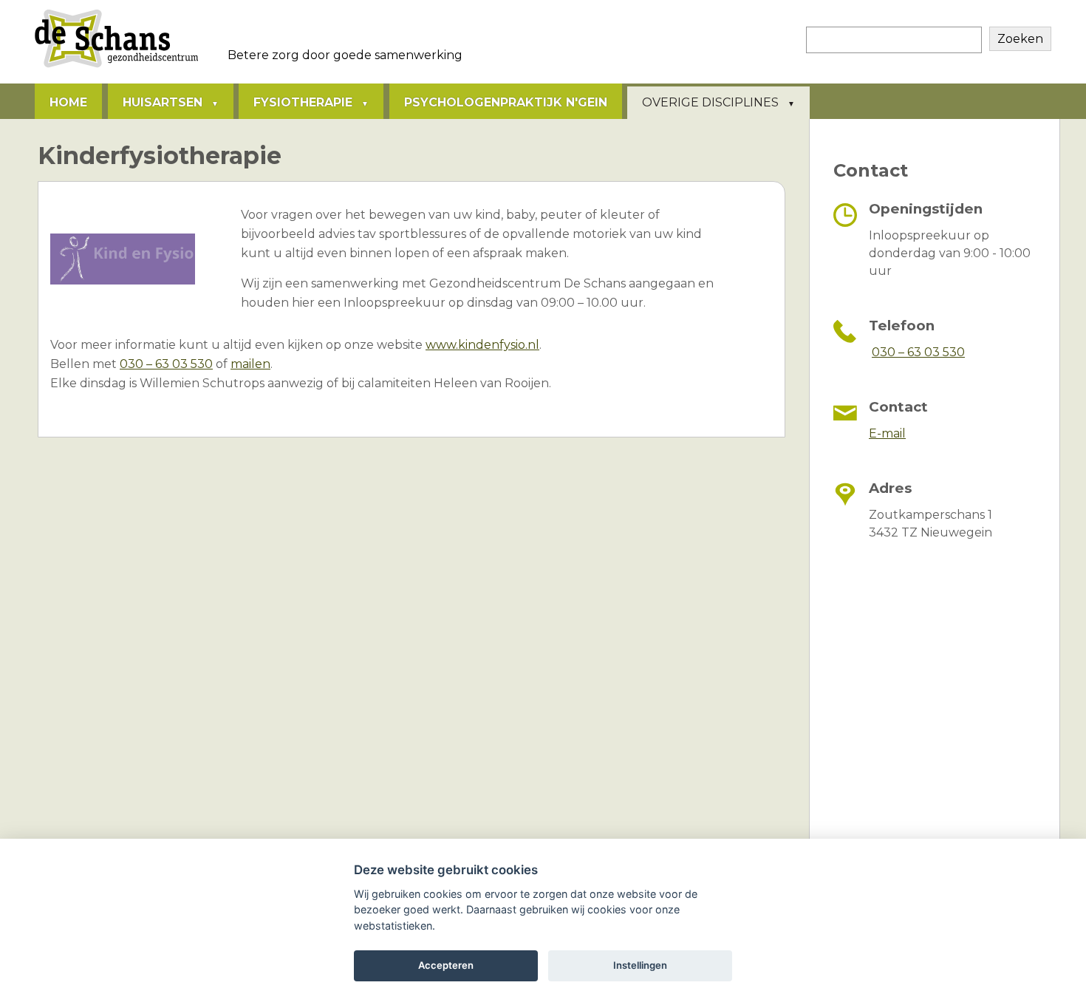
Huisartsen (162, 102)
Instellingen (640, 965)
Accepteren (446, 965)
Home (68, 102)
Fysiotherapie (302, 102)
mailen (250, 364)
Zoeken (1020, 39)
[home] (116, 67)
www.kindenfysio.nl (482, 345)
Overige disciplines (710, 102)
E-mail (887, 433)
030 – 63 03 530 (166, 364)
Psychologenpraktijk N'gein (505, 102)
